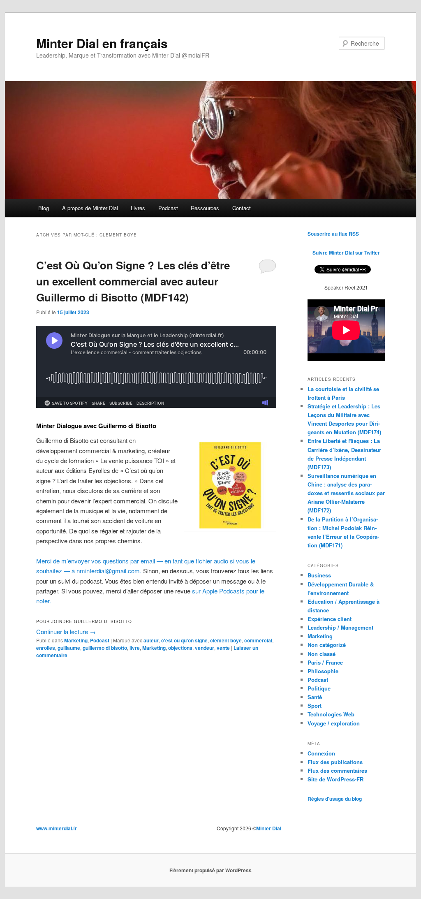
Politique (319, 688)
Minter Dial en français (102, 43)
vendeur (204, 647)
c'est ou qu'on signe (184, 640)
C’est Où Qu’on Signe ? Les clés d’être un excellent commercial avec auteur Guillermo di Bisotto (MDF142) (133, 281)
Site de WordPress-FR (335, 779)
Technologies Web (331, 714)
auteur (151, 640)
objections (180, 647)
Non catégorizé (327, 645)
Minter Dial (268, 828)
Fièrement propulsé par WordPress (210, 870)
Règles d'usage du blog (335, 798)
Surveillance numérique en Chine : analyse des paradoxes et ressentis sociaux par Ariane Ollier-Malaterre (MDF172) (346, 493)
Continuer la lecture (66, 631)
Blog (43, 208)
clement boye (226, 640)
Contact (241, 208)
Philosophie (323, 671)
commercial (258, 640)
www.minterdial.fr (56, 828)
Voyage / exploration (334, 723)
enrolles (45, 647)
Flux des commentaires (337, 770)
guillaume (69, 647)
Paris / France (325, 662)
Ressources (205, 208)
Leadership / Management (340, 627)
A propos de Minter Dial (90, 208)
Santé (315, 697)
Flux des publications (335, 762)
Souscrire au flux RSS (333, 233)
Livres (138, 208)
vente (223, 647)
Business (319, 575)
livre (135, 647)
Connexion (321, 753)
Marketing (76, 640)
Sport (315, 705)
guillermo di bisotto (105, 647)
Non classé (321, 654)
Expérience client (330, 619)
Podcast (168, 208)
